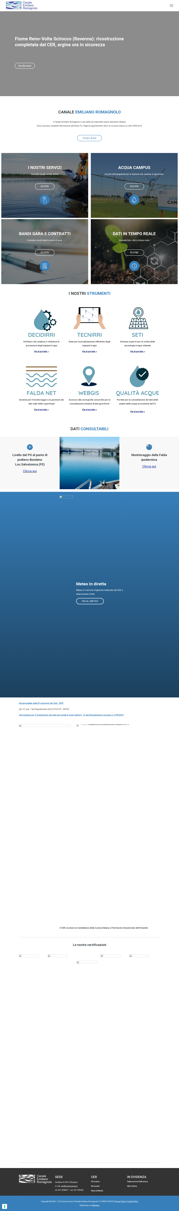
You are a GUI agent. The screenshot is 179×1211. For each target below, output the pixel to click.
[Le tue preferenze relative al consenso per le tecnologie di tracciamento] (4, 1206)
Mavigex (95, 1205)
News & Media (97, 1191)
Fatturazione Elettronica (137, 1181)
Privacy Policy (120, 1201)
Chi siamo (95, 1181)
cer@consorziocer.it (69, 1186)
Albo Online (132, 1186)
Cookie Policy (132, 1201)
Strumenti (95, 1186)
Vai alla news (24, 65)
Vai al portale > (41, 351)
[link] (29, 1052)
